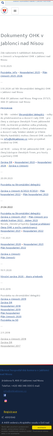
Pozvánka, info (9, 73)
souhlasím (42, 427)
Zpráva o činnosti (18, 166)
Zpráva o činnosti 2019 (13, 299)
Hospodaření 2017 (11, 346)
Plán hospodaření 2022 (13, 248)
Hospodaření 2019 (11, 310)
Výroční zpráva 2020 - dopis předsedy (22, 277)
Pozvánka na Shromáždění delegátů (20, 185)
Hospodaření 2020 (11, 244)
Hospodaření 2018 (11, 306)
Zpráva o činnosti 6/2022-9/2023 (19, 191)
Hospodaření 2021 (11, 231)
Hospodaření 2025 (30, 73)
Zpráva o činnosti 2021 (13, 217)
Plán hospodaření (10, 313)
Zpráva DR (6, 162)
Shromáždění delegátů (31, 115)
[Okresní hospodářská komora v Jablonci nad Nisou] (5, 10)
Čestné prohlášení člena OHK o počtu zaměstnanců (25, 226)
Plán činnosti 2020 (11, 317)
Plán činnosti (8, 258)
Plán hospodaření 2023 (35, 195)
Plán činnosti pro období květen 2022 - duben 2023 (24, 219)
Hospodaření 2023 (25, 162)
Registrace (10, 412)
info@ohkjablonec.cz (15, 139)
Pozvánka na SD (9, 320)
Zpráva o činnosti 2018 (13, 339)
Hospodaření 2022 (33, 231)
